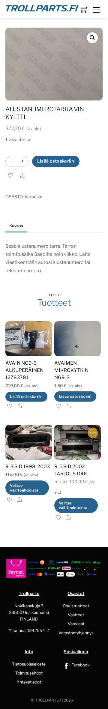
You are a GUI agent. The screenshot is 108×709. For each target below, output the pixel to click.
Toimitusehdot (29, 673)
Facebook (80, 665)
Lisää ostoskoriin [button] (26, 396)
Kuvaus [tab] (16, 226)
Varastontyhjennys (76, 632)
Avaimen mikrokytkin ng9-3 (71, 370)
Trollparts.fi (49, 700)
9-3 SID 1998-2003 (27, 466)
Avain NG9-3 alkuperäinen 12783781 (24, 370)
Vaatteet (76, 614)
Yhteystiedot (29, 682)
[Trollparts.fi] (42, 7)
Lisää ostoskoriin (55, 161)
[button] (92, 37)
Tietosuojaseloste (29, 664)
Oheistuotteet (76, 605)
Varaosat (34, 196)
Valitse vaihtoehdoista (24, 487)
